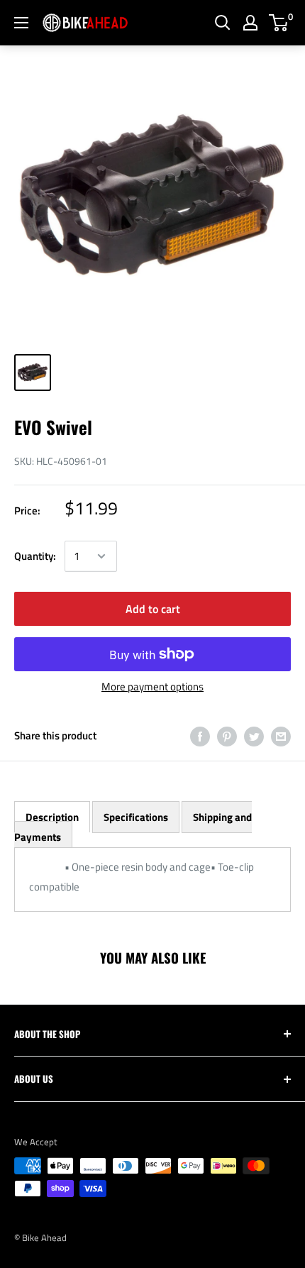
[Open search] (223, 23)
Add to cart (153, 608)
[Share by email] (281, 736)
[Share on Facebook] (200, 736)
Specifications (136, 817)
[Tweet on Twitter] (254, 736)
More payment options (152, 686)
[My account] (250, 23)
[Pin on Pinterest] (227, 736)
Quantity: (35, 556)
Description (52, 817)
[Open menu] (21, 22)
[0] (279, 22)
